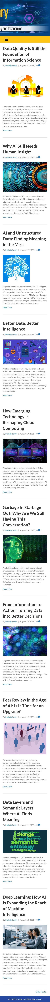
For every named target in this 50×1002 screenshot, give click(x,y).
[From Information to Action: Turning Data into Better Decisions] (25, 641)
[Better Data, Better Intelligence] (25, 351)
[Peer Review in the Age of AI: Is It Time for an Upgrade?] (25, 738)
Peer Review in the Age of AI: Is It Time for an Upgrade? (24, 705)
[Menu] (6, 39)
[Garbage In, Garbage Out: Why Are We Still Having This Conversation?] (25, 549)
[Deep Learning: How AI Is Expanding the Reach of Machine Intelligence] (25, 937)
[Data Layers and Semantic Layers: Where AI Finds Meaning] (25, 841)
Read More (7, 130)
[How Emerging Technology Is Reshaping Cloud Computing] (25, 450)
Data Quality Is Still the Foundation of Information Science (25, 54)
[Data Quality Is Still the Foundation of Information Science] (25, 86)
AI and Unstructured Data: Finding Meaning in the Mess (24, 238)
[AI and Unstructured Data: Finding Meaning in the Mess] (16, 268)
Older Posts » (41, 992)
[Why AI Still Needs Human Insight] (25, 176)
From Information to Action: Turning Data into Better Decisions (22, 610)
